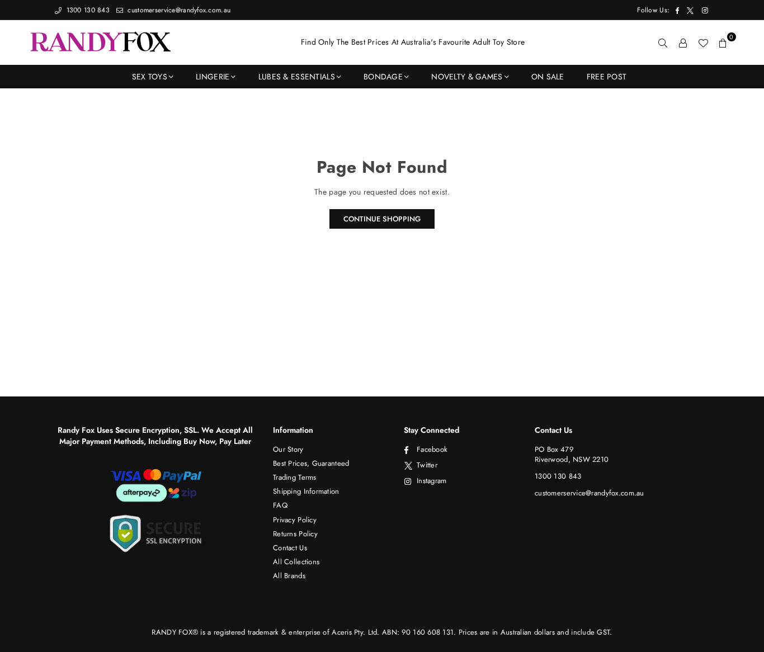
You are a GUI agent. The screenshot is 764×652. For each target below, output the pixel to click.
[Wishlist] (703, 42)
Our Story (288, 449)
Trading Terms (295, 477)
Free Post (607, 76)
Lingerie (212, 76)
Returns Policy (295, 533)
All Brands (289, 575)
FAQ (280, 505)
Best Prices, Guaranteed (311, 463)
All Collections (296, 561)
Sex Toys (149, 76)
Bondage (383, 76)
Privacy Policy (295, 519)
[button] (723, 42)
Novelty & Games (466, 76)
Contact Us (290, 547)
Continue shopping (382, 219)
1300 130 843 (87, 10)
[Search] (663, 42)
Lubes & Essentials (296, 76)
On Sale (547, 76)
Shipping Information (306, 491)
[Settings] (683, 42)
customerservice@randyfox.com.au (177, 10)
